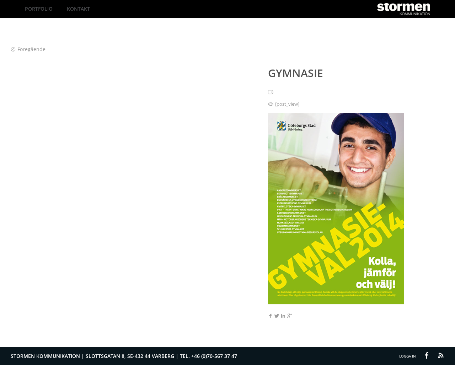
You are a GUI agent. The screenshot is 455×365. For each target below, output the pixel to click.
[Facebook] (270, 316)
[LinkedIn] (283, 316)
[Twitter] (276, 316)
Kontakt (78, 8)
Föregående (31, 49)
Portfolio (39, 8)
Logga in (407, 356)
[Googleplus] (289, 316)
